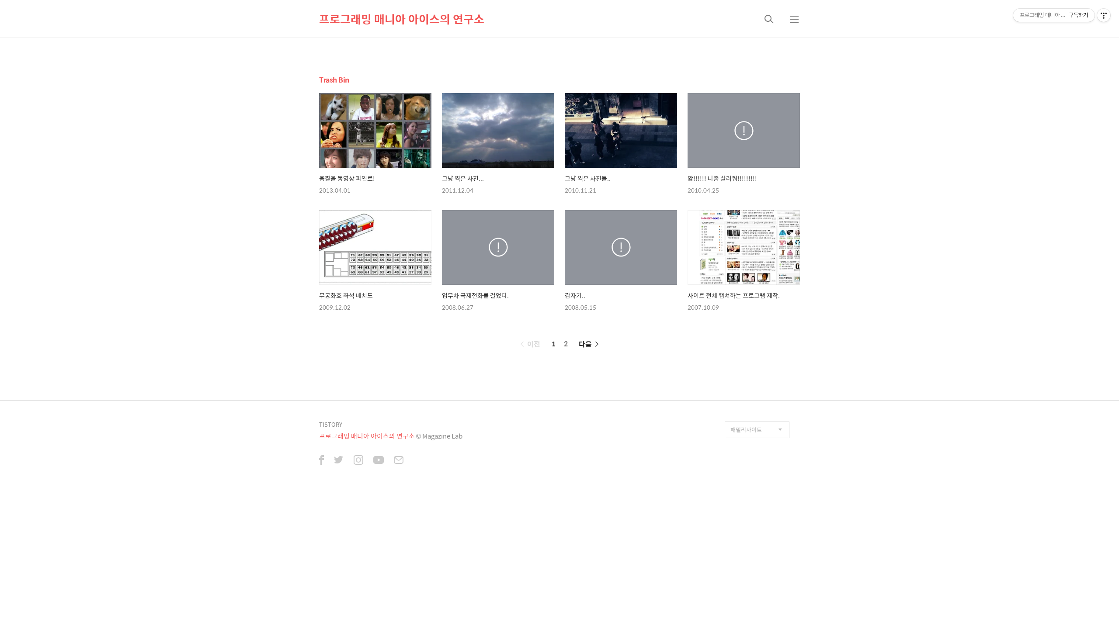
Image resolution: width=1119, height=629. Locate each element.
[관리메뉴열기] (1103, 15)
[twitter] (339, 461)
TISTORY (330, 424)
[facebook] (321, 461)
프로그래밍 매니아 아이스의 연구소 (401, 19)
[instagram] (358, 461)
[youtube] (378, 461)
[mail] (398, 461)
